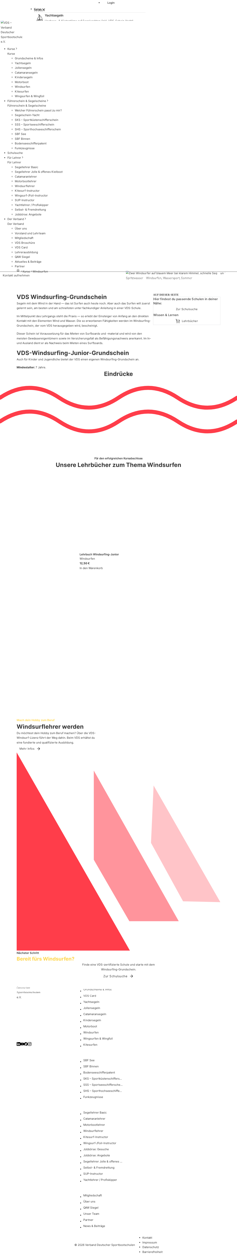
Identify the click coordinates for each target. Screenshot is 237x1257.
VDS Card (89, 995)
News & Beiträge (94, 1226)
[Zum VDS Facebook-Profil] (26, 1044)
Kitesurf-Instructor (95, 1137)
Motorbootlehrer (94, 1124)
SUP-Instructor (93, 1173)
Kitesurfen (90, 1044)
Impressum (149, 1242)
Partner (88, 1220)
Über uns (89, 1201)
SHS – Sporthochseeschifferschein (103, 1091)
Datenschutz (150, 1247)
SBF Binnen (91, 1066)
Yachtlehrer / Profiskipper (100, 1180)
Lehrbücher (190, 321)
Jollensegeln (91, 1008)
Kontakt (147, 1237)
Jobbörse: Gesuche (96, 1149)
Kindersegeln (92, 1020)
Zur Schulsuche (187, 309)
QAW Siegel (91, 1207)
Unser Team (91, 1213)
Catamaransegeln (94, 1014)
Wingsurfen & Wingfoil (98, 1038)
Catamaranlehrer (94, 1118)
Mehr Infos (26, 748)
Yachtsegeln (91, 1002)
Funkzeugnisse (93, 1097)
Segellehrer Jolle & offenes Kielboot (103, 1161)
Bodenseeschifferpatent (99, 1072)
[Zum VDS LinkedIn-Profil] (18, 1044)
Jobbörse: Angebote (96, 1155)
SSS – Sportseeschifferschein (103, 1084)
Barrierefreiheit (152, 1252)
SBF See (89, 1060)
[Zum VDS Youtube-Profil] (22, 1044)
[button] (35, 49)
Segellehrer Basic (95, 1112)
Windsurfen (91, 1032)
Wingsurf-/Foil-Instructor (99, 1143)
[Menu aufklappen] (43, 9)
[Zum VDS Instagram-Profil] (29, 1044)
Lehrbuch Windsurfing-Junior (99, 554)
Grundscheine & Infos (97, 989)
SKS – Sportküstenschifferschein (103, 1078)
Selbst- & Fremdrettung (98, 1167)
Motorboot (90, 1026)
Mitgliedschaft (92, 1195)
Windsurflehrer (93, 1131)
